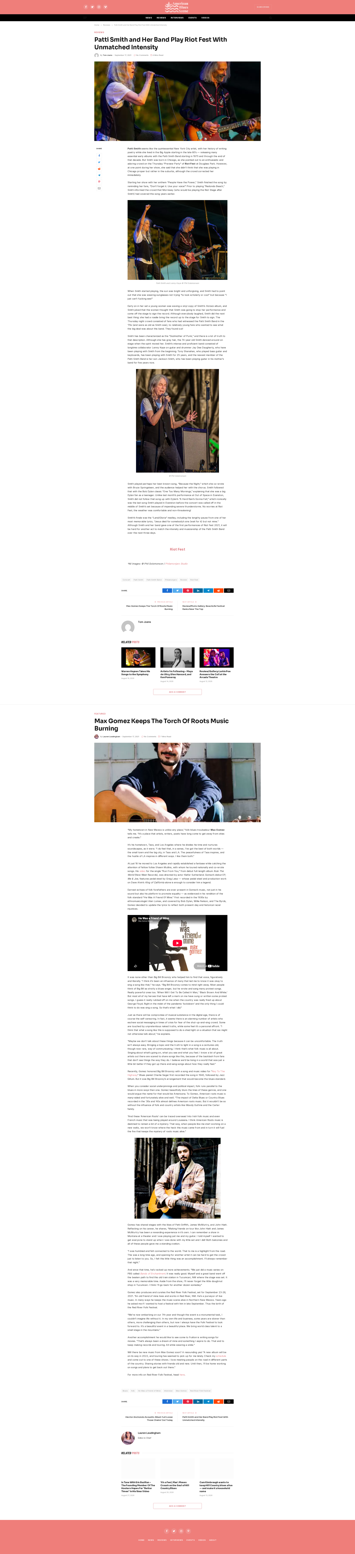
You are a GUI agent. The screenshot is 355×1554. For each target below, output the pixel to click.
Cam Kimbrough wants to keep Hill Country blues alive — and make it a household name (216, 1487)
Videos (202, 1540)
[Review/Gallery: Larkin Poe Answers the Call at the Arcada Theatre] (217, 657)
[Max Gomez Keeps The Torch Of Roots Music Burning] (177, 782)
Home (141, 1540)
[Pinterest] (99, 181)
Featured (100, 714)
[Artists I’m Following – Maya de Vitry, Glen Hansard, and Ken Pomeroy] (177, 657)
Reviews (99, 32)
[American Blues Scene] (177, 7)
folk (133, 1391)
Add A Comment (177, 692)
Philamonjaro (171, 580)
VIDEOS (205, 17)
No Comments (142, 55)
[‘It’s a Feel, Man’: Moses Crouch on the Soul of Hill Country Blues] (177, 1468)
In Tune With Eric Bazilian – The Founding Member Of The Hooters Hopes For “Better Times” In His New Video (138, 1487)
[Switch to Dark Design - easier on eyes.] (266, 17)
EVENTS (192, 17)
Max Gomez (181, 1391)
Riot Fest (177, 549)
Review (183, 580)
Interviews (176, 1540)
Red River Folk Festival (200, 1391)
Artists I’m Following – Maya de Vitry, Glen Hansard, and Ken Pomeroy (176, 674)
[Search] (270, 18)
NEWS (149, 17)
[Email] (99, 188)
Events (191, 1540)
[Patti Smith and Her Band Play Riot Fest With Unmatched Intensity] (177, 101)
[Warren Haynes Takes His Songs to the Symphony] (138, 657)
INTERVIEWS (177, 17)
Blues (125, 1391)
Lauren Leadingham (111, 736)
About (213, 1540)
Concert (126, 580)
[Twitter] (99, 162)
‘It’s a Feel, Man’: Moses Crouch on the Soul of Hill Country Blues (174, 1485)
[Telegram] (99, 175)
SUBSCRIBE (263, 7)
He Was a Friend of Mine (149, 1391)
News (151, 1540)
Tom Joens (107, 55)
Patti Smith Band (154, 580)
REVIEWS (161, 17)
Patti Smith (138, 580)
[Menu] (85, 18)
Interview (168, 1391)
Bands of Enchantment (152, 1273)
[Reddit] (99, 168)
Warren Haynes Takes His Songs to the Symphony (135, 673)
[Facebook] (99, 155)
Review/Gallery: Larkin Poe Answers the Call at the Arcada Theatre (215, 674)
